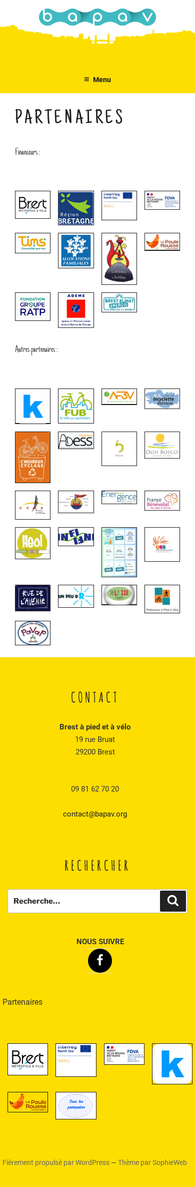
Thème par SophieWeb (152, 1162)
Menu (102, 80)
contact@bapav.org (95, 814)
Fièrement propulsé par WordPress (56, 1162)
